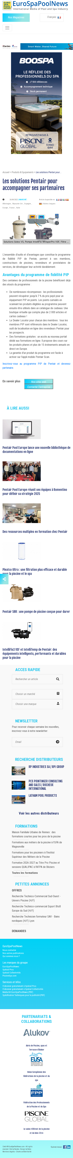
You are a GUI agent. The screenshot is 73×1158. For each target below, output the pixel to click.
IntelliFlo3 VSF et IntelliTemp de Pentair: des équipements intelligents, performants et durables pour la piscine (34, 654)
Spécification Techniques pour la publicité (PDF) (24, 995)
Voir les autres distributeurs (39, 813)
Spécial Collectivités (12, 972)
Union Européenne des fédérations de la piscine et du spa (36, 1076)
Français (52, 17)
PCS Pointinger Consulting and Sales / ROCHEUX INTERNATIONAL (45, 784)
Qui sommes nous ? (11, 956)
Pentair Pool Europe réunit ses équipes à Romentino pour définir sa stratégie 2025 (35, 492)
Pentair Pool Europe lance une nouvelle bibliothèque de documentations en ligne (36, 450)
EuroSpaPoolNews (11, 966)
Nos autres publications (13, 953)
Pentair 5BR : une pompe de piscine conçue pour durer (36, 611)
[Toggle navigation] (7, 27)
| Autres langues (48, 204)
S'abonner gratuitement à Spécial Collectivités (23, 989)
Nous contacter (9, 950)
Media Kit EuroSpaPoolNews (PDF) (18, 992)
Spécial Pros (8, 969)
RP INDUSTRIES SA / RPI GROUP (46, 767)
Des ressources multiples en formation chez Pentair (35, 532)
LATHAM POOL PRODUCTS (43, 795)
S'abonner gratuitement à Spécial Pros (19, 986)
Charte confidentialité (23, 1152)
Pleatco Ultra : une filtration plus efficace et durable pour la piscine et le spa (35, 572)
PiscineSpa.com (9, 975)
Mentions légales (9, 1152)
